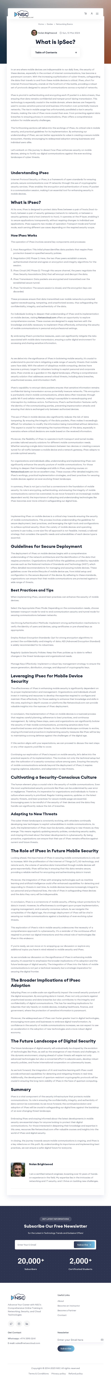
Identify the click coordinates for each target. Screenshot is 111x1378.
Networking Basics (64, 24)
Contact (62, 1315)
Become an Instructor (69, 1305)
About (61, 1301)
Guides (50, 24)
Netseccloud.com (47, 317)
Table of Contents (46, 52)
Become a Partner (67, 1310)
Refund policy (75, 1373)
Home (41, 24)
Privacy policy (58, 1373)
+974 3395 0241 (28, 1338)
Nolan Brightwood (47, 33)
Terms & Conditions (38, 1373)
